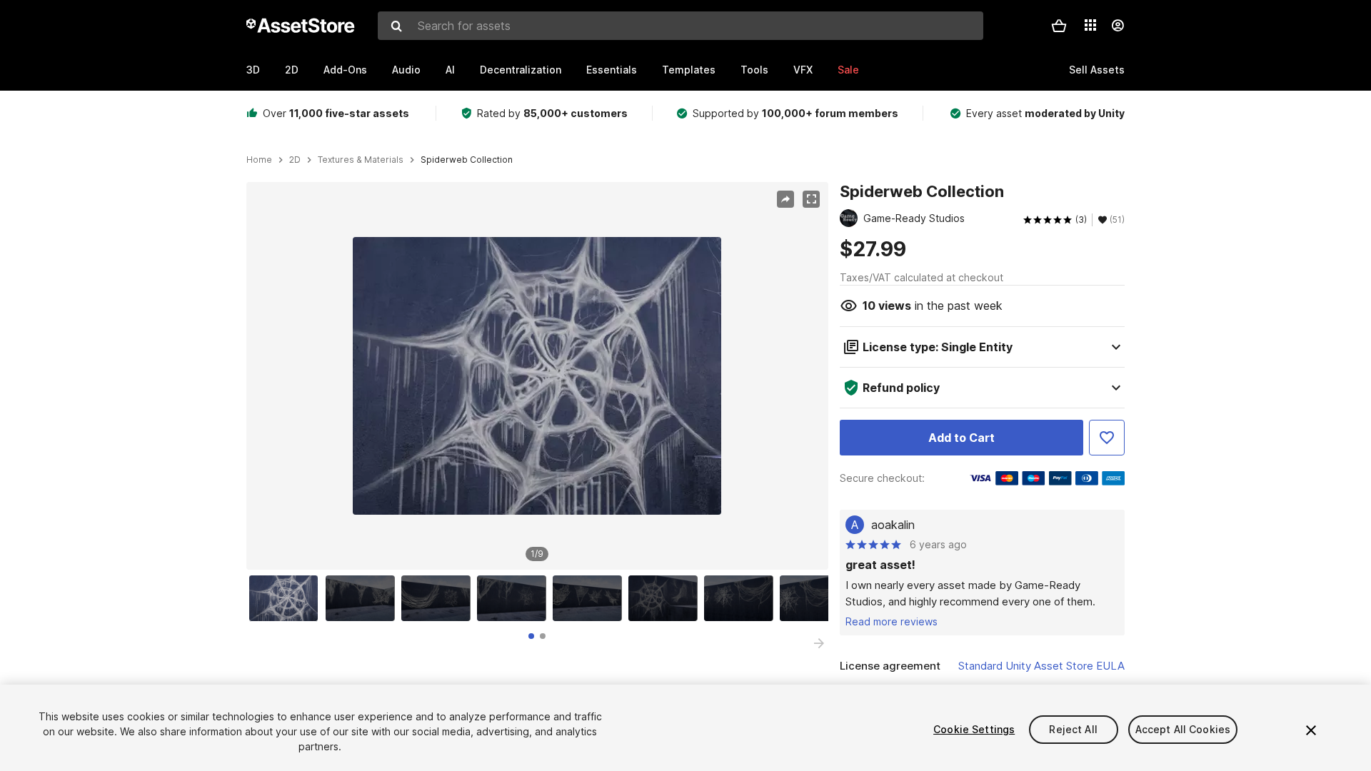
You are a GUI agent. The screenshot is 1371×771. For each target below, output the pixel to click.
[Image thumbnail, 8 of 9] (817, 598)
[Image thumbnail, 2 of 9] (363, 598)
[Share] (785, 199)
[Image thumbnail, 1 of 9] (287, 598)
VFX (803, 70)
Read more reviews (891, 621)
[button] (1059, 25)
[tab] (531, 636)
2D (291, 70)
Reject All (1073, 729)
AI (450, 70)
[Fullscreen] (811, 199)
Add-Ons (345, 70)
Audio (406, 70)
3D (253, 70)
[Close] (1311, 730)
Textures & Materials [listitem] (360, 160)
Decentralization (520, 70)
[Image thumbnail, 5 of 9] (590, 598)
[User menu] (1117, 26)
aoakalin (893, 525)
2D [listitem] (295, 160)
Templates (688, 70)
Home (259, 160)
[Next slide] (819, 643)
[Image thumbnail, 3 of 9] (439, 598)
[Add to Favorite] (1107, 437)
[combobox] (680, 25)
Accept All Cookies (1183, 729)
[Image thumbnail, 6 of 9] (666, 598)
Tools (754, 70)
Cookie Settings (974, 729)
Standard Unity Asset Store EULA (1041, 665)
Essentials (611, 70)
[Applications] (1090, 25)
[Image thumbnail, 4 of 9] (515, 598)
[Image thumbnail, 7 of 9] (742, 598)
